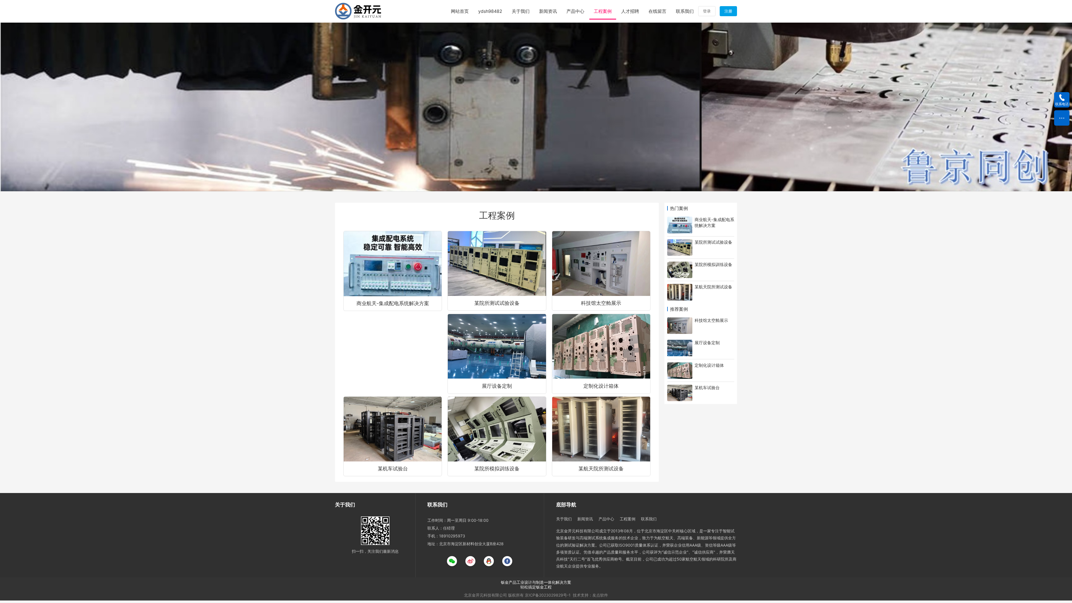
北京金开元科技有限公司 (485, 595)
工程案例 (603, 11)
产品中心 (575, 11)
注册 (728, 11)
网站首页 (460, 11)
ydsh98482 (490, 11)
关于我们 (521, 11)
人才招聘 (630, 11)
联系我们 (685, 11)
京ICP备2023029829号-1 (548, 595)
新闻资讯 (548, 11)
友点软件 (600, 595)
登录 (707, 11)
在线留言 (657, 11)
